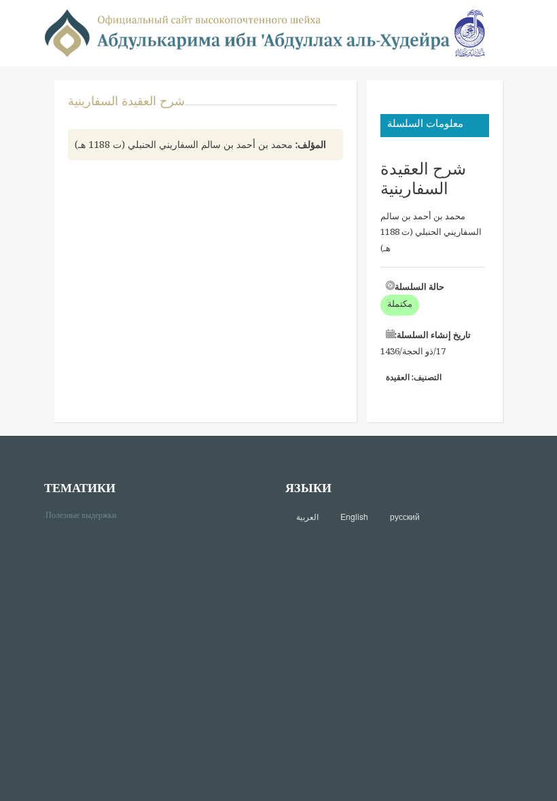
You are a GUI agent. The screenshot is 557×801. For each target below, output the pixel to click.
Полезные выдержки (86, 514)
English (354, 516)
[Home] (247, 32)
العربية (307, 516)
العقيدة (398, 377)
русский (405, 516)
